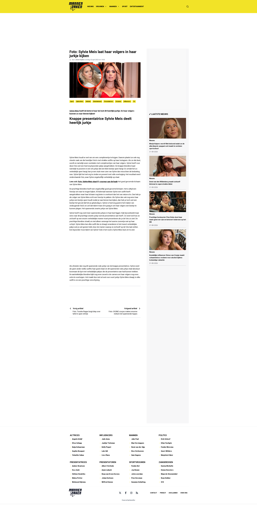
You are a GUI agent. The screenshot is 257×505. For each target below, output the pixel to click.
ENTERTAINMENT (137, 6)
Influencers (127, 101)
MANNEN (113, 6)
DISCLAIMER (173, 493)
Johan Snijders (80, 59)
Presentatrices (108, 101)
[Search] (187, 6)
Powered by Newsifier (128, 500)
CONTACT (153, 493)
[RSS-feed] (137, 493)
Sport (71, 101)
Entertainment (97, 101)
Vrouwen (118, 101)
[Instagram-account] (131, 493)
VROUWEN (100, 6)
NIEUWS (90, 6)
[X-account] (120, 493)
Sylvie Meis (79, 101)
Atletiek (88, 101)
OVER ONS (183, 493)
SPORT (124, 6)
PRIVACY (163, 493)
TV (134, 101)
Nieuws (152, 140)
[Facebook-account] (125, 493)
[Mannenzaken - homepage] (75, 6)
